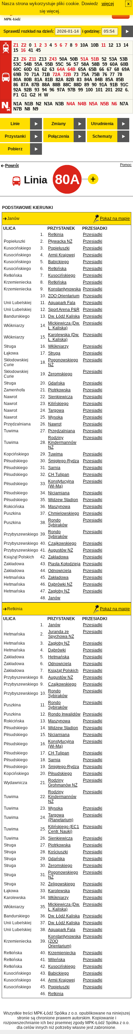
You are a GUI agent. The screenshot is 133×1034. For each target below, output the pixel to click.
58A (85, 64)
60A (114, 64)
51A (84, 59)
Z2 (23, 45)
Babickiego (58, 261)
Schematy (102, 136)
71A (35, 74)
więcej (108, 3)
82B (70, 79)
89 (86, 84)
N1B (29, 103)
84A (88, 79)
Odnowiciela (59, 570)
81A (38, 79)
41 (30, 50)
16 (23, 50)
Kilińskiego (58, 403)
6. (127, 89)
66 (101, 69)
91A (103, 84)
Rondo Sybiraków (58, 522)
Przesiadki (92, 234)
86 (15, 84)
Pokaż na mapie (115, 218)
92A (17, 89)
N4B (82, 103)
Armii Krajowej (61, 255)
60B (124, 64)
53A (113, 59)
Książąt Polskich (63, 670)
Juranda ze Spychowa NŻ (61, 634)
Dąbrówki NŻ (60, 584)
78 (119, 74)
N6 (114, 103)
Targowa (56, 410)
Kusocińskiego (61, 275)
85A (109, 79)
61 (36, 69)
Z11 (32, 59)
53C (17, 64)
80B (28, 79)
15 (15, 50)
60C (17, 69)
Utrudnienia (102, 123)
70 (26, 74)
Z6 (23, 59)
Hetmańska (58, 657)
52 (104, 59)
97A (61, 89)
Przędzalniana (61, 431)
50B (74, 59)
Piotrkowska (59, 390)
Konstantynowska (64, 289)
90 (94, 84)
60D (28, 69)
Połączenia (58, 136)
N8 (27, 108)
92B (28, 89)
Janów (54, 598)
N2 (38, 103)
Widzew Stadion (63, 499)
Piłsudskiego (60, 773)
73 (76, 74)
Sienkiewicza (60, 396)
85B (120, 79)
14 (125, 45)
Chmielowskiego (63, 513)
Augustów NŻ (60, 550)
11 (103, 45)
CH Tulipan (58, 474)
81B (49, 79)
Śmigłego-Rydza (63, 461)
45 (38, 50)
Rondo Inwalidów (64, 714)
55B (49, 64)
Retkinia (55, 234)
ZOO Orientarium (63, 296)
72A (56, 74)
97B (71, 89)
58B (96, 64)
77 (112, 74)
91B (114, 84)
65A (82, 69)
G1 (24, 95)
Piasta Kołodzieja (64, 563)
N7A (124, 103)
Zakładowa (58, 557)
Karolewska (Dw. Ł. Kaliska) (63, 337)
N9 (35, 108)
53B (124, 59)
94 (44, 89)
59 (104, 64)
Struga (54, 353)
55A (38, 64)
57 (76, 64)
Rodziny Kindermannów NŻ (62, 442)
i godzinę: (91, 31)
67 (109, 69)
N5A (93, 103)
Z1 (15, 45)
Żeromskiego (60, 374)
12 (110, 45)
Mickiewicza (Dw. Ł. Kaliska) (64, 325)
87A (25, 84)
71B (46, 74)
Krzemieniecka (62, 952)
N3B (59, 103)
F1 (15, 95)
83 (79, 79)
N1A (17, 103)
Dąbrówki (57, 650)
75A (85, 74)
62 (44, 69)
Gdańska (56, 383)
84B (99, 79)
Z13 (42, 59)
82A (59, 79)
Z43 (53, 59)
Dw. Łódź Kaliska (64, 316)
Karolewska (59, 890)
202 (118, 89)
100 (89, 89)
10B (95, 45)
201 (109, 89)
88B (56, 84)
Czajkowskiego (62, 543)
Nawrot (54, 424)
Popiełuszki (59, 248)
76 (104, 74)
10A (84, 45)
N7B (17, 108)
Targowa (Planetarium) (60, 817)
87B (35, 84)
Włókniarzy (58, 346)
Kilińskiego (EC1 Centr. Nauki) (63, 829)
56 (68, 64)
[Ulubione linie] (91, 179)
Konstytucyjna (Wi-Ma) (61, 484)
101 (99, 89)
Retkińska (57, 268)
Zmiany (58, 123)
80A (17, 79)
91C (124, 84)
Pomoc (126, 165)
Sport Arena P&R (63, 309)
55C (59, 64)
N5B (104, 103)
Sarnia (54, 467)
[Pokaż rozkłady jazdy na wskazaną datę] (127, 31)
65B (93, 69)
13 (118, 45)
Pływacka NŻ (60, 241)
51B (95, 59)
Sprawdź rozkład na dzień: (28, 31)
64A (61, 69)
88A (46, 84)
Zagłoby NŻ (59, 591)
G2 (32, 95)
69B (17, 74)
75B (96, 74)
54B (28, 64)
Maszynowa (59, 506)
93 (36, 89)
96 (51, 89)
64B (71, 69)
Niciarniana (59, 493)
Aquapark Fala (61, 302)
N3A (48, 103)
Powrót (12, 165)
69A (126, 69)
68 (116, 69)
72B (67, 74)
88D (78, 84)
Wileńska (56, 959)
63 (51, 69)
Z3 (15, 59)
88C (67, 84)
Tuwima (55, 454)
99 (80, 89)
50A (63, 59)
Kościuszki (58, 852)
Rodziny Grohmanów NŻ (62, 783)
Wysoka (55, 417)
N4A (70, 103)
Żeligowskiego (61, 884)
